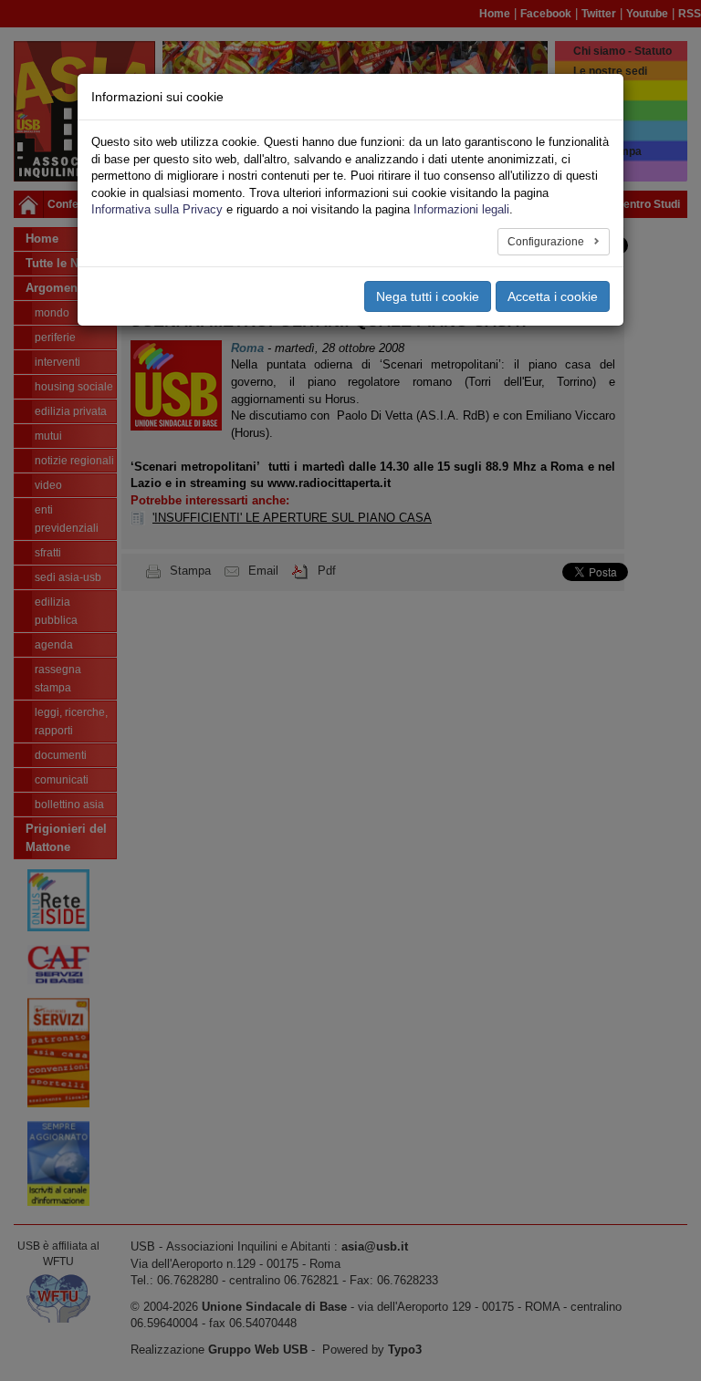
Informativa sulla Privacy (157, 209)
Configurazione (547, 241)
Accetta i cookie (552, 296)
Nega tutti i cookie (427, 296)
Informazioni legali (461, 209)
